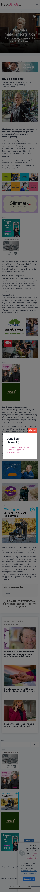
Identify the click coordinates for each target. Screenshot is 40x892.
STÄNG (32, 430)
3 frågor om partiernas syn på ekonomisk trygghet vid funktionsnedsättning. (18, 449)
